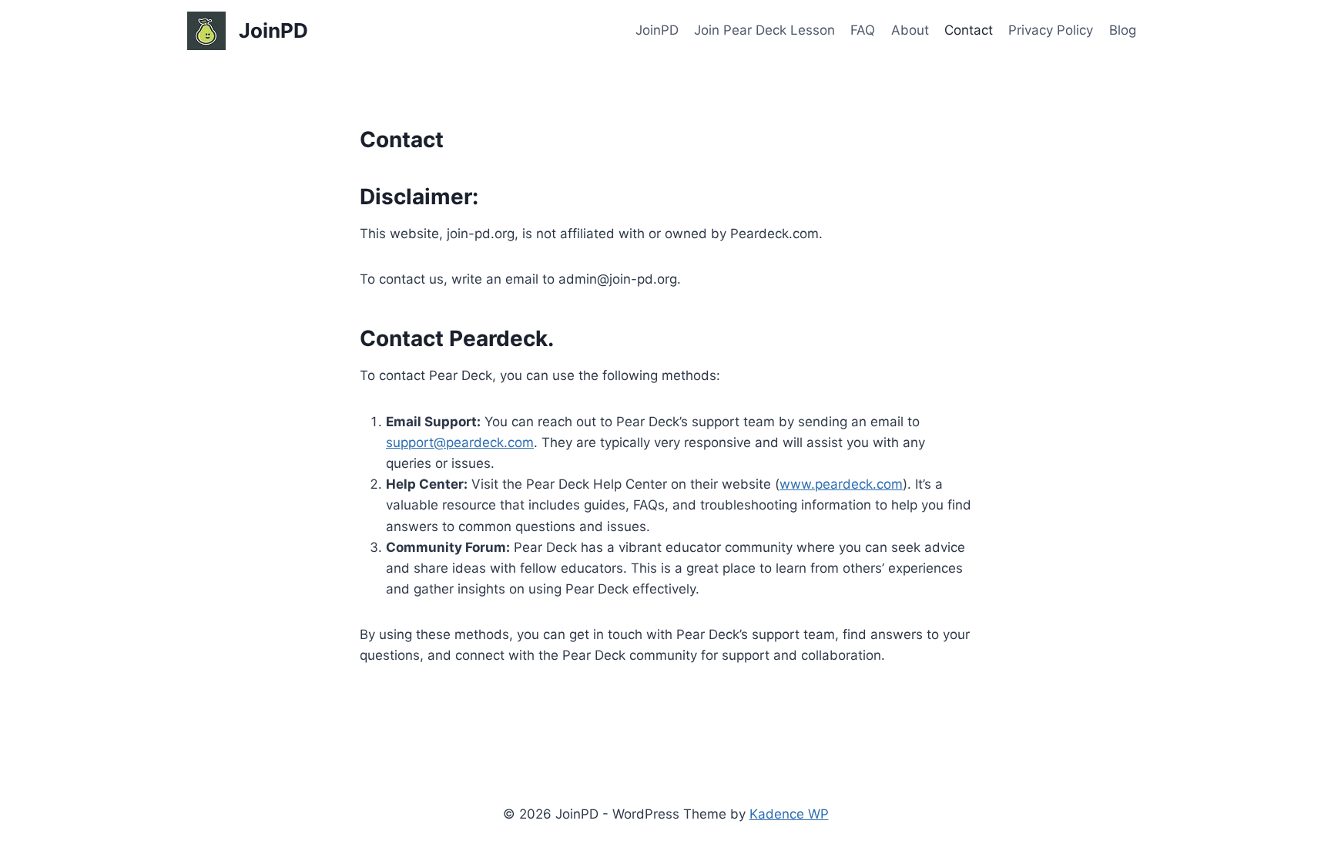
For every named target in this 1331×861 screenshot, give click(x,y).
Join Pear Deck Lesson (764, 30)
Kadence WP (789, 814)
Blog (1122, 30)
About (910, 30)
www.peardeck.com (841, 484)
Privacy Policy (1050, 30)
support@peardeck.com (460, 442)
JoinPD (657, 30)
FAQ (862, 30)
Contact (968, 30)
